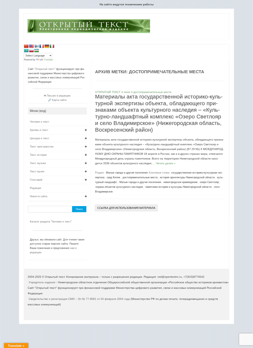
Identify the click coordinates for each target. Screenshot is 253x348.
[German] (46, 46)
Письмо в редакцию (59, 95)
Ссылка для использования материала (126, 207)
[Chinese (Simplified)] (26, 46)
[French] (41, 46)
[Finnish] (36, 46)
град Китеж (113, 177)
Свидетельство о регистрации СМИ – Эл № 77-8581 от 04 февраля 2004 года (80, 298)
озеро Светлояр (209, 182)
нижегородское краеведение (180, 182)
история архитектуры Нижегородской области (187, 177)
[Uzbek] (36, 51)
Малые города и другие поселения (127, 172)
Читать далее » (166, 163)
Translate (48, 59)
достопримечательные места (140, 177)
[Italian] (52, 46)
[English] (31, 46)
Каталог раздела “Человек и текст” (51, 221)
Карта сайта (59, 99)
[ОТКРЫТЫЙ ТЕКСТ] (88, 32)
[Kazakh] (26, 51)
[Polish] (31, 51)
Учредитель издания (42, 282)
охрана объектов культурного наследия (119, 186)
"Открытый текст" (45, 69)
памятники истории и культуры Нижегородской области (178, 186)
